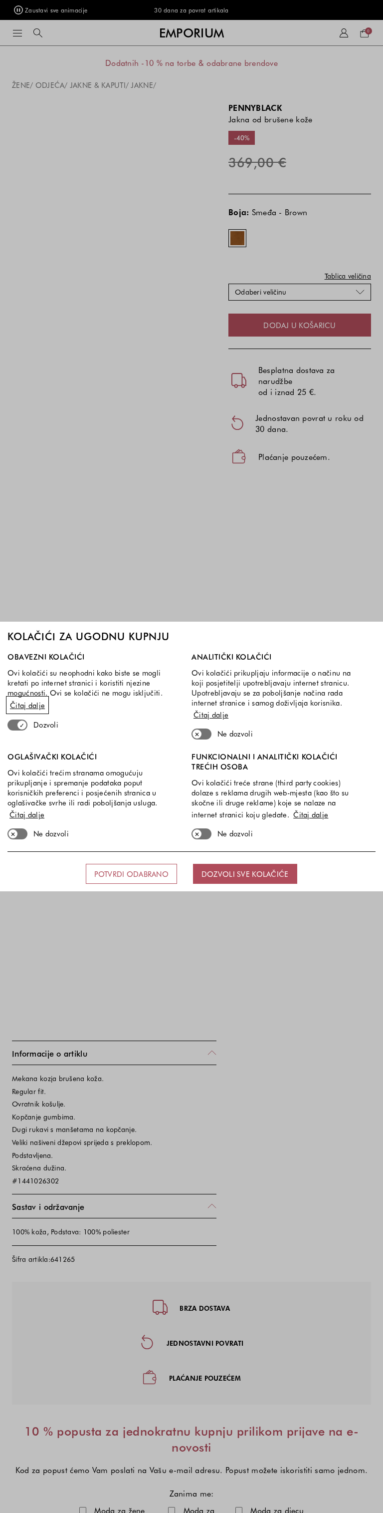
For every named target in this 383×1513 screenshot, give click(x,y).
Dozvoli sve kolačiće (245, 874)
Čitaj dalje (27, 705)
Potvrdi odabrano (131, 874)
